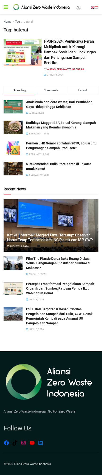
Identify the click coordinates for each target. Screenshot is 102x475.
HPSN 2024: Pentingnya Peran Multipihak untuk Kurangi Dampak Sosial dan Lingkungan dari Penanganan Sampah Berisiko (70, 52)
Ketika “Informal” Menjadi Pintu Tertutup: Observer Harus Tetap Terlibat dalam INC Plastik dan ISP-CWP (50, 237)
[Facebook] (6, 443)
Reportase (13, 43)
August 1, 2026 (37, 274)
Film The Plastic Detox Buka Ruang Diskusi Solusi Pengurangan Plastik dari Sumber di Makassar (58, 263)
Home (7, 21)
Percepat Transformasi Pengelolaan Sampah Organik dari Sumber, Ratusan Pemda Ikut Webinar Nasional (60, 288)
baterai (28, 21)
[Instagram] (23, 443)
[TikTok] (15, 443)
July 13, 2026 (36, 299)
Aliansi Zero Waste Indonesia (65, 69)
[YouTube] (32, 443)
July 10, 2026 (36, 329)
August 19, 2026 (19, 246)
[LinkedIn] (40, 443)
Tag (17, 21)
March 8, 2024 (55, 74)
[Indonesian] (96, 7)
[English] (93, 7)
